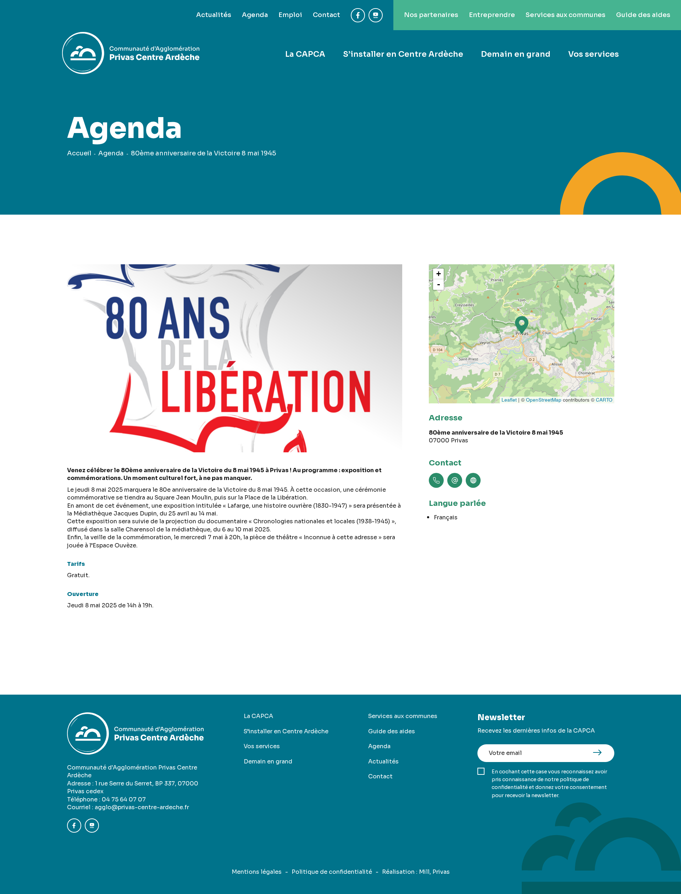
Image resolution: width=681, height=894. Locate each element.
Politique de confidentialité (332, 872)
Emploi (290, 15)
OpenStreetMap (543, 399)
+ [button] (438, 273)
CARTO (604, 399)
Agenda (255, 15)
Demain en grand (515, 54)
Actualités (213, 15)
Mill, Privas (434, 872)
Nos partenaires (431, 15)
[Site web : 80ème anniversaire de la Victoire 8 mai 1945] (473, 480)
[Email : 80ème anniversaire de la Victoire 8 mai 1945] (454, 480)
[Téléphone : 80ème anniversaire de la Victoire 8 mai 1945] (436, 480)
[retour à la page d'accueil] (130, 54)
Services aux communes (565, 15)
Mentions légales (257, 872)
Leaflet (509, 399)
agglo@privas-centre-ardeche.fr (142, 807)
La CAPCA (305, 54)
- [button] (438, 284)
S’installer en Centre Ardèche (403, 54)
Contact (326, 15)
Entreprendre (492, 15)
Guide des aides (643, 15)
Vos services (593, 54)
